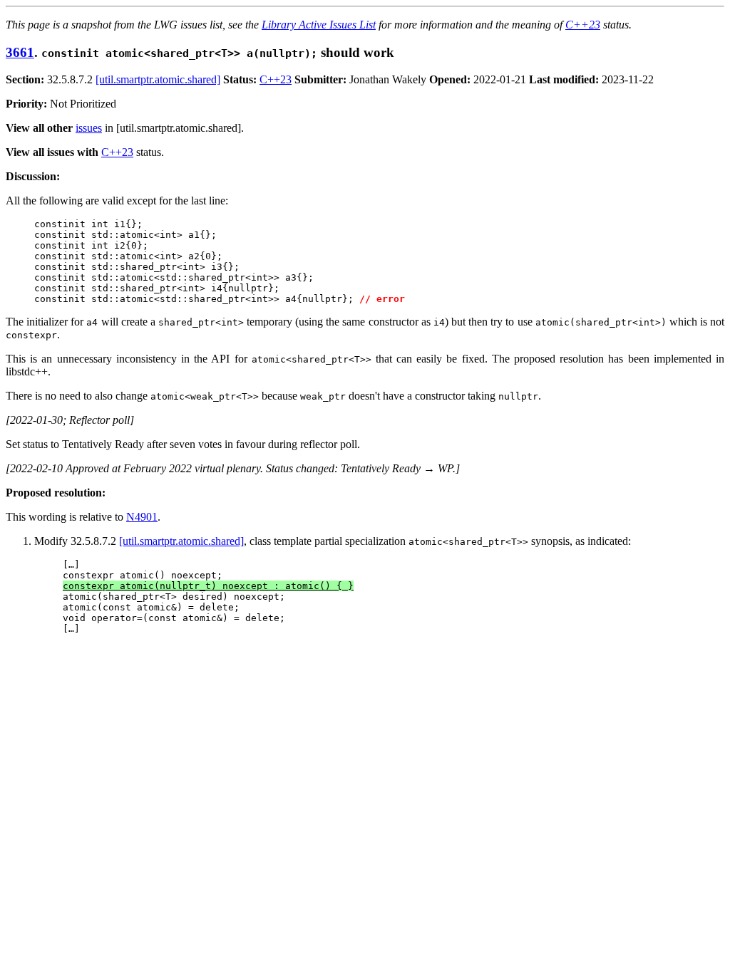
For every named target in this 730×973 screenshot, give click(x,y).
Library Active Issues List (319, 25)
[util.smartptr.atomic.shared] (158, 79)
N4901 (142, 517)
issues (89, 128)
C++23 (582, 25)
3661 (20, 52)
